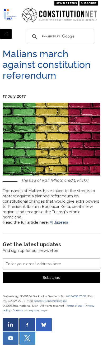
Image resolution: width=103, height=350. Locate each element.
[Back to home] (11, 14)
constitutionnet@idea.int (50, 301)
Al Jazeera (59, 222)
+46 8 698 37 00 (76, 296)
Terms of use (74, 305)
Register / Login (38, 310)
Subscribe (88, 3)
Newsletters (66, 3)
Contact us (20, 310)
